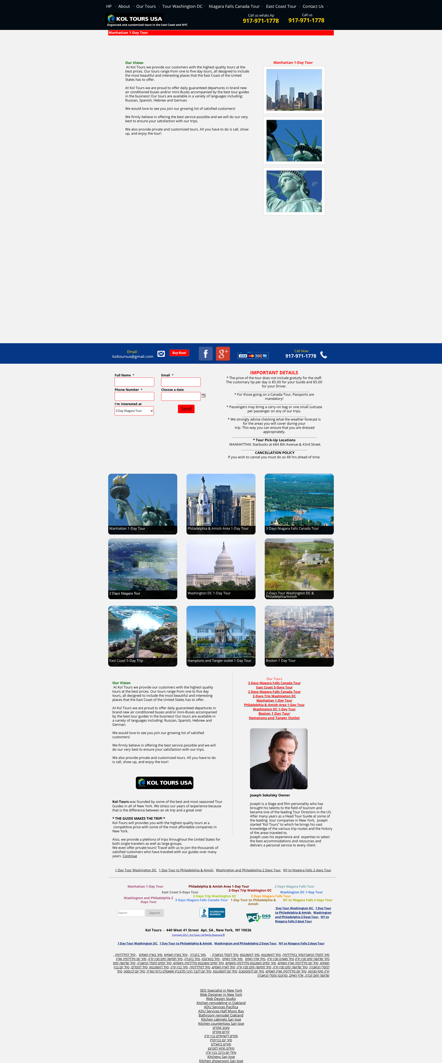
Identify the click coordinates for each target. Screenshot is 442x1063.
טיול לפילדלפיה (200, 967)
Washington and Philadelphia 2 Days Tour (248, 870)
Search (154, 913)
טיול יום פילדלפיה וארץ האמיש (298, 963)
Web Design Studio (221, 999)
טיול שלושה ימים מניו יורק (290, 967)
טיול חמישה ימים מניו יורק (165, 959)
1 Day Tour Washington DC (135, 870)
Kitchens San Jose (221, 1057)
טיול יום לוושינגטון (225, 971)
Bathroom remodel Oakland (221, 1015)
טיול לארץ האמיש (223, 967)
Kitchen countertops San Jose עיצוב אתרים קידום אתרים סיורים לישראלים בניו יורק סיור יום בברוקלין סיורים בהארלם (221, 1034)
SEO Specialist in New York (221, 990)
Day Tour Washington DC (294, 908)
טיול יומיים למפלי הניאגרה (154, 963)
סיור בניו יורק (179, 967)
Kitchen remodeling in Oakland (221, 1003)
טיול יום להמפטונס (251, 971)
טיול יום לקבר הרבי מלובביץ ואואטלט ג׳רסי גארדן (179, 971)
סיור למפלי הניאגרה (316, 955)
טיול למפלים (139, 967)
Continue (130, 856)
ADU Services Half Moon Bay (221, 1011)
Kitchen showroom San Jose (221, 1061)
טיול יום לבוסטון (134, 971)
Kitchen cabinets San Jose (221, 1019)
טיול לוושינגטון (159, 967)
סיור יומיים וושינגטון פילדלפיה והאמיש (251, 963)
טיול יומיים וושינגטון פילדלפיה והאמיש (198, 963)
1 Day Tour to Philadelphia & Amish (186, 870)
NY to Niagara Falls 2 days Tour (307, 870)
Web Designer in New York (221, 995)
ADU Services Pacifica (221, 1007)
